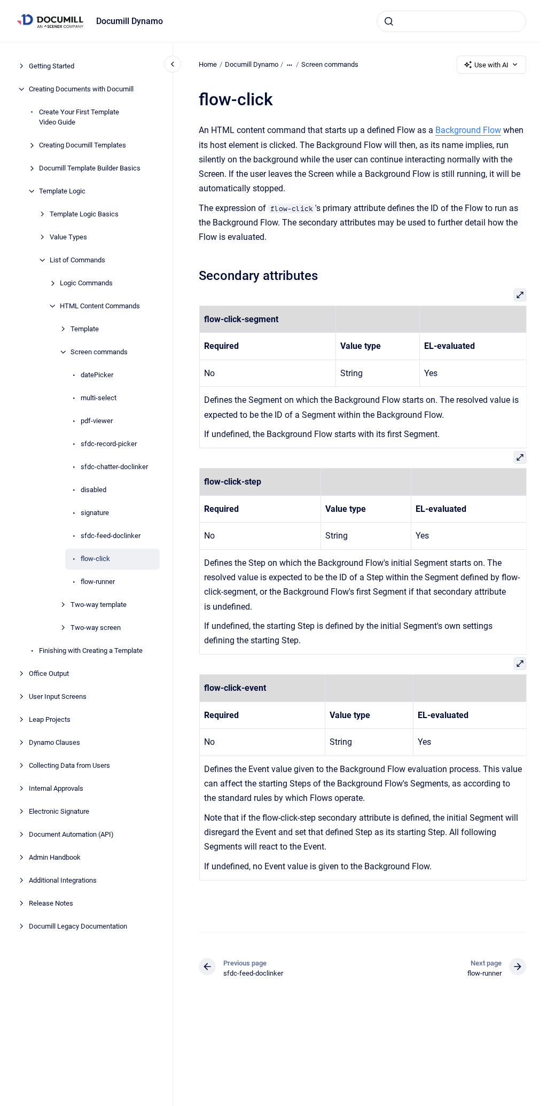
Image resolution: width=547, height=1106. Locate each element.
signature (95, 513)
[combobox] (451, 21)
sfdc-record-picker (109, 444)
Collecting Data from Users (69, 765)
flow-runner (98, 582)
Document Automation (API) (71, 834)
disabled (93, 490)
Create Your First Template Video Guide (79, 117)
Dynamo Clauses (54, 742)
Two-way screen (96, 628)
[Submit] (388, 21)
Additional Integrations (63, 880)
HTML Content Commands (100, 306)
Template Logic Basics (84, 214)
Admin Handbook (55, 857)
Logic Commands (86, 283)
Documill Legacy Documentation (78, 926)
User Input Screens (58, 696)
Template (85, 329)
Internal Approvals (56, 788)
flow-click (95, 559)
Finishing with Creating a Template (91, 651)
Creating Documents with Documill (81, 89)
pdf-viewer (97, 421)
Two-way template (99, 605)
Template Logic (62, 191)
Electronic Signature (59, 811)
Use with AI (491, 65)
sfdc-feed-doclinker (110, 536)
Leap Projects (50, 719)
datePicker (97, 375)
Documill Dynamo (129, 21)
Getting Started (51, 66)
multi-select (98, 398)
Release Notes (51, 903)
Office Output (49, 673)
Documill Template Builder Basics (89, 168)
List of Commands (77, 260)
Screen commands (99, 352)
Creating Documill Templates (82, 145)
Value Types (68, 237)
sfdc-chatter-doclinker (114, 467)
